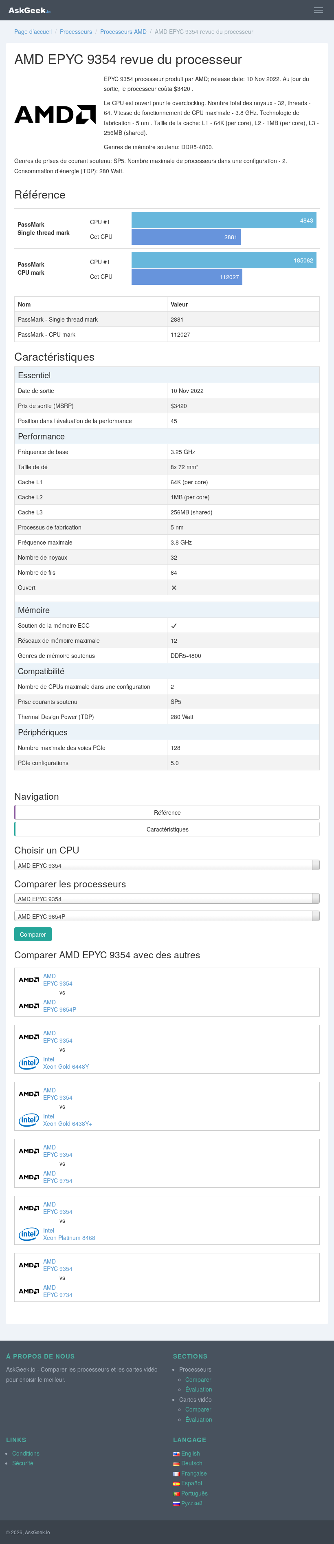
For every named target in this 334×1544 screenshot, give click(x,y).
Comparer (33, 934)
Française (194, 1473)
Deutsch (191, 1463)
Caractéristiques (168, 829)
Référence (167, 812)
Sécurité (22, 1463)
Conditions (26, 1453)
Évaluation (198, 1389)
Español (191, 1483)
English (190, 1453)
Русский (191, 1503)
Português (194, 1493)
